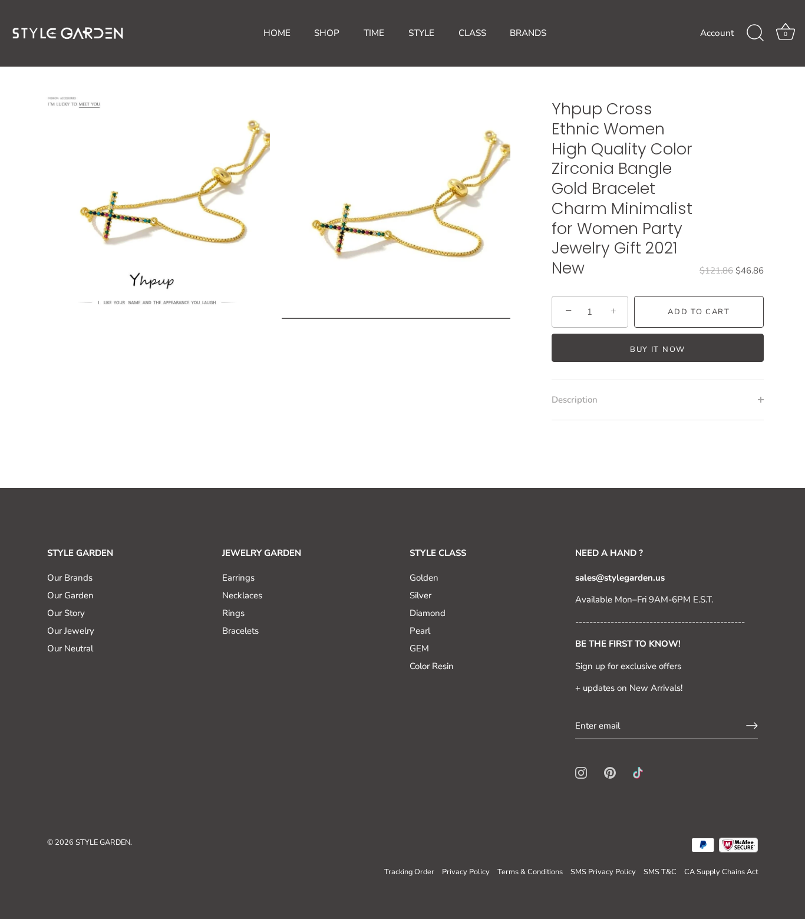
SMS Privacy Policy (603, 872)
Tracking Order (409, 872)
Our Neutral (70, 648)
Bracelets (240, 631)
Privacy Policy (466, 872)
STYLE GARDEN (102, 842)
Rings (233, 613)
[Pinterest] (610, 772)
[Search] (755, 33)
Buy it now (657, 349)
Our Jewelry (70, 631)
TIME (374, 33)
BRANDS (528, 33)
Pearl (420, 631)
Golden (424, 578)
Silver (420, 595)
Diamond (428, 613)
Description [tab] (575, 400)
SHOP (326, 33)
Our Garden (70, 595)
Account (717, 33)
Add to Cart (699, 312)
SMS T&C (660, 872)
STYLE (421, 33)
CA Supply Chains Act (721, 872)
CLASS (472, 33)
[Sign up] (752, 726)
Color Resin (432, 666)
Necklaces (242, 595)
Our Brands (70, 578)
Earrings (238, 578)
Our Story (66, 613)
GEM (419, 648)
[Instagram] (581, 772)
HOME (277, 33)
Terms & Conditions (530, 872)
